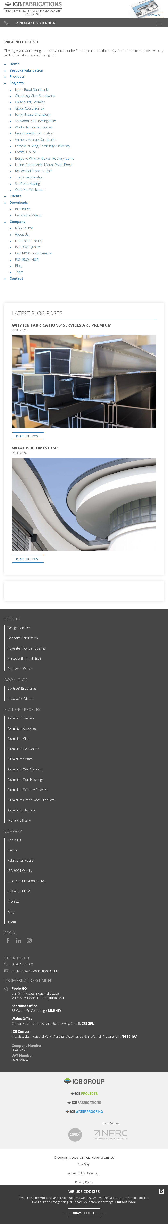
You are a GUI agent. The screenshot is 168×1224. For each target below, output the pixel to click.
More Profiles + (19, 820)
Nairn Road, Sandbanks (32, 89)
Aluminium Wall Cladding (25, 769)
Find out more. (126, 1202)
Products (17, 76)
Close (161, 1191)
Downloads (19, 202)
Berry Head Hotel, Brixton (34, 133)
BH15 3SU (56, 998)
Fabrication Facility (28, 241)
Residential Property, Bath (34, 171)
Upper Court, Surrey (29, 108)
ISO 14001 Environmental (33, 253)
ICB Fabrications (84, 1102)
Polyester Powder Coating (26, 648)
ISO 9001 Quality (27, 247)
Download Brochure (128, 10)
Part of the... (84, 1083)
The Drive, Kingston (29, 177)
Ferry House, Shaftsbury (32, 114)
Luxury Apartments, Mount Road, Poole (44, 164)
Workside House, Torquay (34, 127)
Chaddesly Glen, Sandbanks (35, 95)
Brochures (23, 209)
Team (19, 272)
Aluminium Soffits (20, 759)
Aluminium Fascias (21, 718)
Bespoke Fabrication (26, 70)
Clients (15, 196)
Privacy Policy (84, 1182)
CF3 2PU (88, 1023)
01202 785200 (22, 964)
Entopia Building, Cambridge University (42, 146)
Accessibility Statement (84, 1173)
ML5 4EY (54, 1011)
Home (14, 64)
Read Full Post (28, 436)
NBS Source (24, 228)
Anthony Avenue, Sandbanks (35, 139)
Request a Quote (20, 668)
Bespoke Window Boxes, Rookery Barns (44, 158)
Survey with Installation (24, 658)
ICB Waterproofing (84, 1111)
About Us (21, 234)
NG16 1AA (129, 1036)
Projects (17, 83)
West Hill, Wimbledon (30, 189)
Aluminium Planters (21, 810)
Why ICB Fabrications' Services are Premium (62, 325)
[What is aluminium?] (84, 549)
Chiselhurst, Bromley (30, 102)
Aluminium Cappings (22, 728)
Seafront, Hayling (27, 183)
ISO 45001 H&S (26, 259)
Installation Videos (28, 215)
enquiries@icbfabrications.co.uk (35, 971)
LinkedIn (18, 939)
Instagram (29, 939)
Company (17, 221)
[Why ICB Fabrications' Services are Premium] (84, 426)
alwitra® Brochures (22, 688)
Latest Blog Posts (37, 313)
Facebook (8, 939)
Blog (18, 265)
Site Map (84, 1164)
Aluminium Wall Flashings (25, 779)
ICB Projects (84, 1093)
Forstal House (25, 152)
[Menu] (159, 22)
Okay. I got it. (84, 1213)
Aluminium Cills (18, 738)
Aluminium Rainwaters (24, 749)
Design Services (19, 628)
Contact (16, 278)
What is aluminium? (35, 448)
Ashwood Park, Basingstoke (35, 121)
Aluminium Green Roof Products (31, 800)
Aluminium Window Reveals (27, 789)
